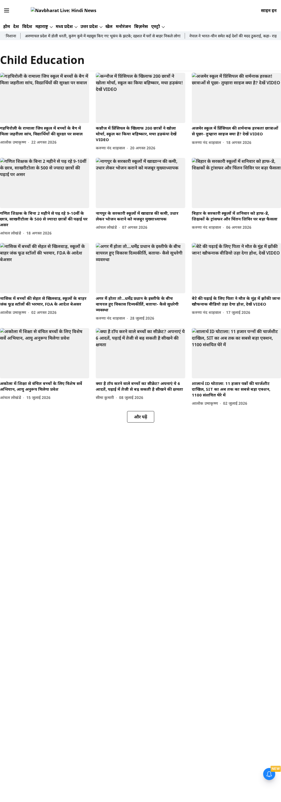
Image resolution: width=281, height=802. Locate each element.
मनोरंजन (123, 26)
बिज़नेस (141, 26)
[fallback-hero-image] (44, 98)
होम (6, 26)
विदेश (27, 26)
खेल (109, 26)
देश (16, 26)
